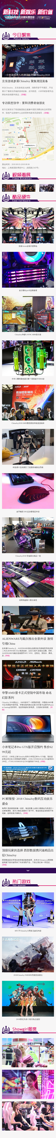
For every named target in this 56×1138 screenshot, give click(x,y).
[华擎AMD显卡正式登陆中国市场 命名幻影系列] (28, 675)
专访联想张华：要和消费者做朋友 (23, 103)
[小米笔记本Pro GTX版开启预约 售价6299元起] (28, 729)
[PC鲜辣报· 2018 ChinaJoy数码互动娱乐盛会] (28, 780)
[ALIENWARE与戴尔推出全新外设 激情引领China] (28, 620)
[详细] (23, 95)
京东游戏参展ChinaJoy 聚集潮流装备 (25, 81)
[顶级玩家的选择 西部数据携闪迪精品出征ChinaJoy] (28, 832)
